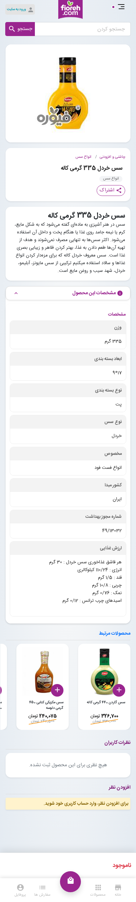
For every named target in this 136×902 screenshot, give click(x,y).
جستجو (20, 29)
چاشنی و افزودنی (112, 157)
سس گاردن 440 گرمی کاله (106, 702)
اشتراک (111, 190)
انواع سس (83, 157)
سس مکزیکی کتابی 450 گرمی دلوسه (46, 705)
